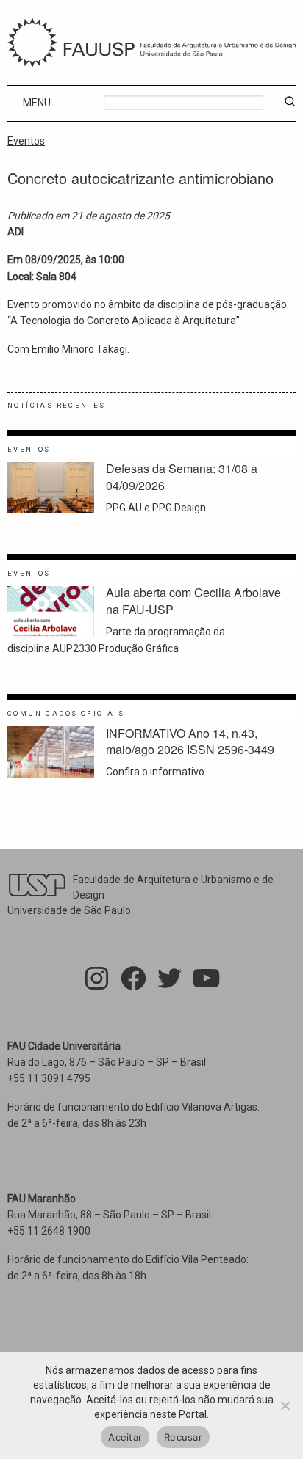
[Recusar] (284, 1405)
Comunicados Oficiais (65, 713)
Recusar (183, 1437)
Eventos (26, 141)
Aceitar (125, 1437)
